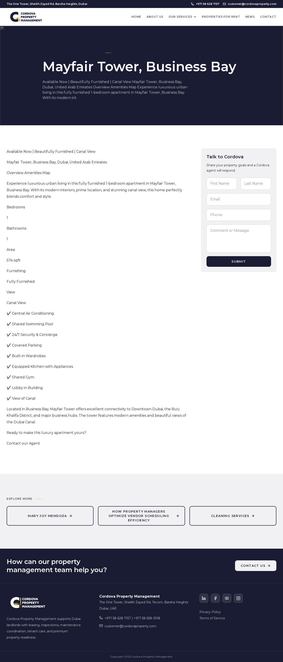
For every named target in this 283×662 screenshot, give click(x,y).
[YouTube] (226, 598)
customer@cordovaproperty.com (252, 4)
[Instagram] (238, 598)
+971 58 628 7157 (207, 4)
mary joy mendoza (47, 516)
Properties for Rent (221, 16)
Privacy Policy (210, 612)
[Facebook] (215, 598)
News (250, 16)
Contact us (253, 566)
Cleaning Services (230, 516)
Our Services (180, 16)
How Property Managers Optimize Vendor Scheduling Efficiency (139, 515)
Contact (268, 16)
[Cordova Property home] (26, 17)
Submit (238, 261)
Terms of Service (212, 618)
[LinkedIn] (203, 598)
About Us (155, 16)
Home (136, 16)
